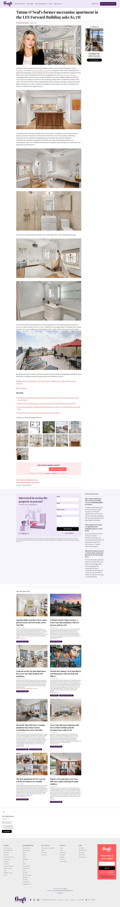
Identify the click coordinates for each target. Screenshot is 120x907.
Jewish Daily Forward (68, 75)
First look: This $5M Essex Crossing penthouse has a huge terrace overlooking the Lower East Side (30, 727)
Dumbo (24, 870)
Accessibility (81, 899)
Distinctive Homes (19, 3)
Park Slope (24, 872)
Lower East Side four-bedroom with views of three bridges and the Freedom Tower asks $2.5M (64, 727)
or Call (67, 533)
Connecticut (44, 854)
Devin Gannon (54, 627)
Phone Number (61, 509)
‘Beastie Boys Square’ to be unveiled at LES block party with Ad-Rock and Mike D (65, 673)
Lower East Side (26, 485)
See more (52, 799)
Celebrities (23, 480)
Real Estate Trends (35, 749)
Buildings (62, 857)
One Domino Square (8, 816)
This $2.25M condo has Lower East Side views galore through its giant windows (64, 781)
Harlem (24, 852)
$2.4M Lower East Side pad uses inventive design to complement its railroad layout (46, 403)
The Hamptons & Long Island (47, 848)
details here (53, 638)
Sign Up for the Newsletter (108, 3)
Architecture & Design (8, 866)
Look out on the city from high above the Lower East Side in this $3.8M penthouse (31, 673)
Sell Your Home (63, 861)
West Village (25, 859)
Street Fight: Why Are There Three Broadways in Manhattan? (39, 413)
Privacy (67, 899)
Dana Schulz (54, 732)
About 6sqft (81, 848)
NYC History (6, 863)
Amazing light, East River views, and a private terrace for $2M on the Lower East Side (31, 622)
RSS (94, 899)
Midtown (24, 854)
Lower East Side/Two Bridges (41, 70)
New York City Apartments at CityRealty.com (63, 890)
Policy (5, 870)
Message (59, 516)
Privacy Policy (54, 473)
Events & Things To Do (66, 695)
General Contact (82, 857)
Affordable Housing (8, 872)
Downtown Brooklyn (27, 875)
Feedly (88, 899)
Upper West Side (26, 848)
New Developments (41, 3)
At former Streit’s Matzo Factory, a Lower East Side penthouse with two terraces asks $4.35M (64, 622)
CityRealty (22, 388)
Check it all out (54, 743)
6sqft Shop (6, 854)
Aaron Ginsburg (55, 678)
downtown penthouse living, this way (26, 688)
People (61, 848)
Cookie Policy (73, 899)
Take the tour (20, 746)
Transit (5, 875)
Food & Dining (7, 859)
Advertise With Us (83, 850)
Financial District (26, 868)
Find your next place (22, 796)
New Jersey (43, 852)
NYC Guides (30, 3)
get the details (54, 692)
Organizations (63, 852)
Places (61, 850)
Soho (23, 861)
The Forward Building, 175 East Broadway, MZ (38, 381)
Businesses (62, 854)
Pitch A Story (81, 852)
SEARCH (94, 3)
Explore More (58, 3)
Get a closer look (21, 638)
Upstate (43, 850)
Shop (50, 3)
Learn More (7, 831)
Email (58, 496)
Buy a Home (63, 859)
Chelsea (24, 857)
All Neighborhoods (26, 884)
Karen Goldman (61, 381)
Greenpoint (24, 879)
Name (58, 503)
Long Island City (26, 881)
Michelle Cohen (23, 22)
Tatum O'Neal (35, 482)
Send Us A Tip (82, 854)
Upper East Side (26, 850)
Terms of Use (48, 473)
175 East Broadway (24, 482)
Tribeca (24, 863)
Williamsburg (25, 877)
